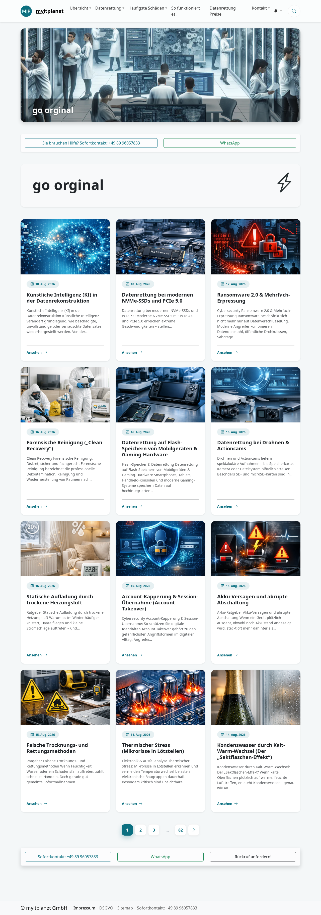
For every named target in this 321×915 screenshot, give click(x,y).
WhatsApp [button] (160, 856)
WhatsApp (230, 143)
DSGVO (106, 908)
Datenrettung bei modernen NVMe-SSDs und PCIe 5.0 (157, 297)
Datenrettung (108, 8)
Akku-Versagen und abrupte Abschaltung (252, 599)
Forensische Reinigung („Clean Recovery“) (64, 445)
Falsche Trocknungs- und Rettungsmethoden (57, 748)
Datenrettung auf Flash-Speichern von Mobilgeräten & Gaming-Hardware (159, 448)
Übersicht (79, 8)
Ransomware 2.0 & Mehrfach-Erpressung (253, 297)
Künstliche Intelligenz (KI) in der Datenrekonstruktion (62, 297)
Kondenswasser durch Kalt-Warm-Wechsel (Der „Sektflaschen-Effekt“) (251, 751)
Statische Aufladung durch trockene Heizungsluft (60, 599)
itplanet (50, 11)
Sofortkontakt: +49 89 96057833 (68, 856)
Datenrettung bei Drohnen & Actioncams (253, 445)
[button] (278, 11)
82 (180, 830)
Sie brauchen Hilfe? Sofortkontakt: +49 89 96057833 (91, 143)
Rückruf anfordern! (253, 856)
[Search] (294, 11)
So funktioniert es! (185, 11)
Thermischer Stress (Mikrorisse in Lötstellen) (153, 748)
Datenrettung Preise (223, 11)
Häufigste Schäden (146, 8)
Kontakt (259, 8)
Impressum (84, 908)
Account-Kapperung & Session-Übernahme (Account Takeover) (160, 602)
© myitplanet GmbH (44, 907)
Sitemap (125, 908)
